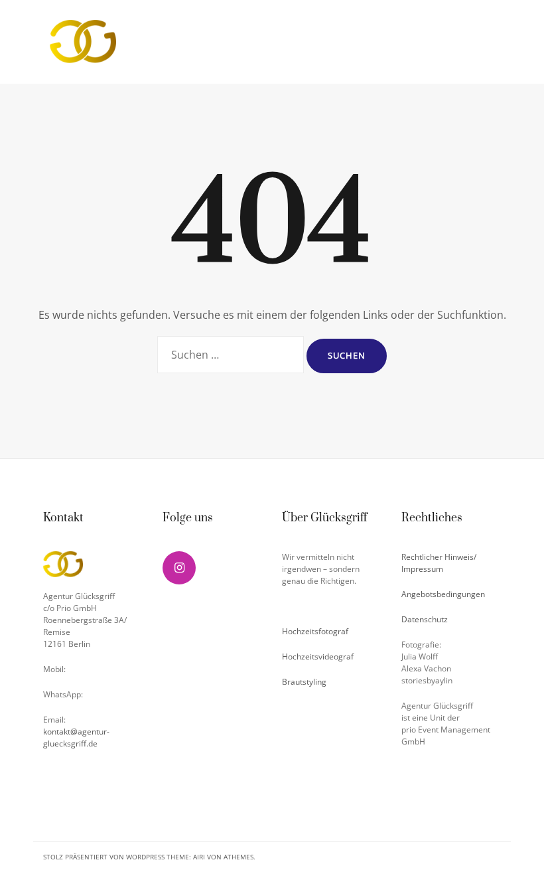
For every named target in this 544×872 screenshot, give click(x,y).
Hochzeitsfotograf (315, 631)
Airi (199, 856)
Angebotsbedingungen (443, 594)
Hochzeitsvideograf (318, 656)
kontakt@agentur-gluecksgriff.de (76, 737)
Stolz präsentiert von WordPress (104, 856)
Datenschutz (424, 619)
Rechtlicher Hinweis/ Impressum (438, 562)
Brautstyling (304, 681)
